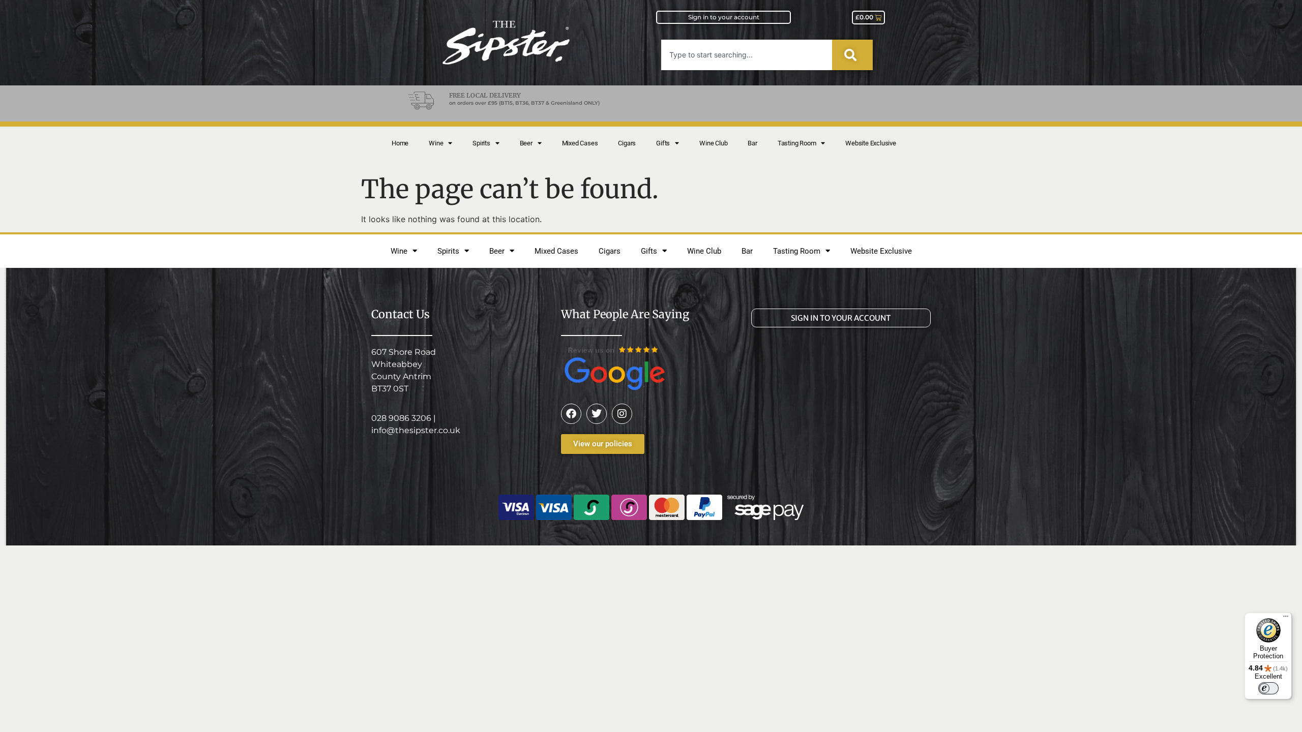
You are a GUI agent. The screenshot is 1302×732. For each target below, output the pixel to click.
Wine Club (713, 143)
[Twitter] (596, 414)
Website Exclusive (870, 143)
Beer (526, 143)
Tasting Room (797, 143)
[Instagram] (622, 414)
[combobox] (746, 55)
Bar (752, 143)
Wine (436, 143)
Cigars (627, 143)
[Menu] (1286, 619)
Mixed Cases (580, 143)
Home (400, 143)
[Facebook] (571, 414)
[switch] (1268, 688)
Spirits (481, 143)
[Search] (852, 55)
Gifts (663, 143)
